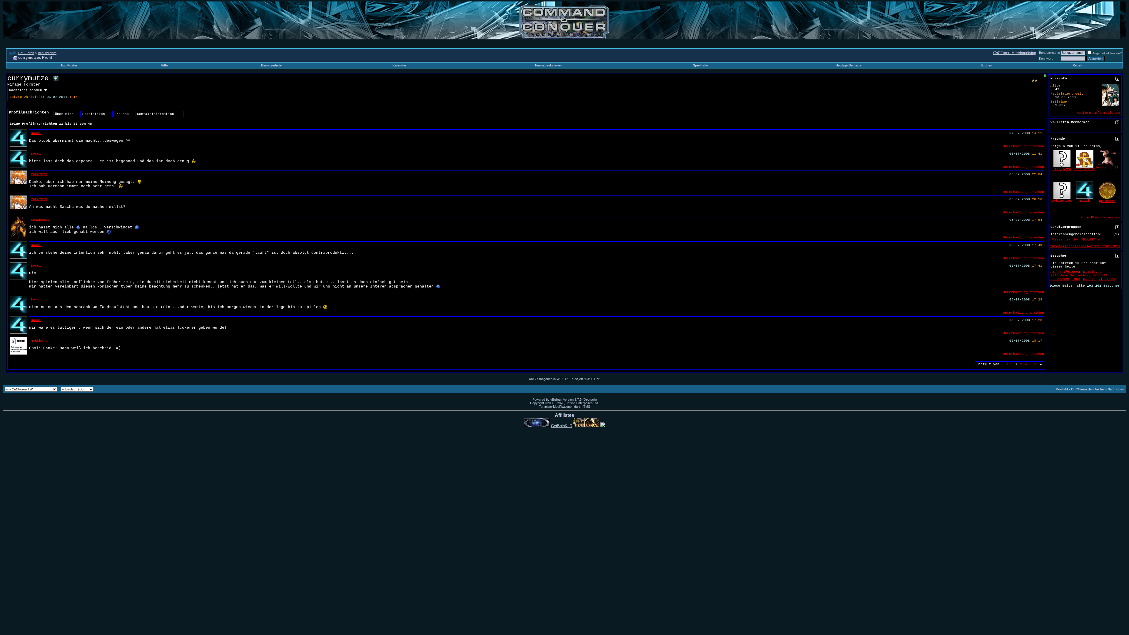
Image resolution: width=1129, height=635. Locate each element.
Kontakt (1062, 389)
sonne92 (1100, 275)
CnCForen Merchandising (1014, 53)
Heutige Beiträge (848, 65)
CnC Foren (26, 53)
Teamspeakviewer (548, 65)
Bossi (36, 133)
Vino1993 (1106, 279)
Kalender (399, 65)
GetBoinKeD (561, 426)
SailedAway (1080, 275)
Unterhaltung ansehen (1023, 146)
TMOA (1076, 279)
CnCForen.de (1081, 389)
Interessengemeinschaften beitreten (1085, 246)
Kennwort (1046, 58)
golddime (1107, 201)
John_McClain (1085, 169)
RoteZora (39, 174)
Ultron (1089, 279)
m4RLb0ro (39, 340)
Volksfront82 (1108, 167)
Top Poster (69, 65)
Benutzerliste (47, 53)
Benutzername (1049, 52)
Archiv (1100, 389)
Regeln (1078, 65)
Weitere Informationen (1098, 113)
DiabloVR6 (1062, 169)
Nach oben (1116, 389)
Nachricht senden (25, 90)
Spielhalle (700, 65)
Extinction (1062, 201)
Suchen (986, 65)
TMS (586, 406)
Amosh (1055, 272)
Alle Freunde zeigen (1100, 217)
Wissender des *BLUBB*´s (1076, 239)
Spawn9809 (40, 220)
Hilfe (164, 65)
